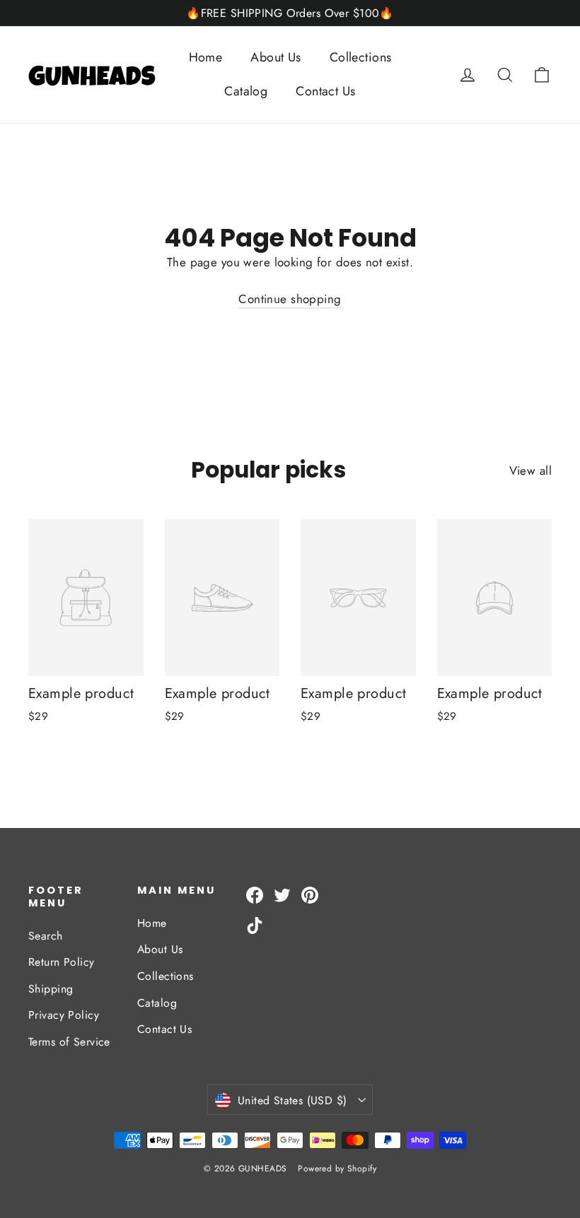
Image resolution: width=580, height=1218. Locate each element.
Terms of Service (69, 1042)
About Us (275, 57)
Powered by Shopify (337, 1168)
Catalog (245, 91)
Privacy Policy (63, 1015)
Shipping (50, 989)
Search (45, 936)
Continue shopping (289, 298)
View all (530, 470)
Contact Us (325, 91)
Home (206, 57)
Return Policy (61, 962)
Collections (361, 57)
